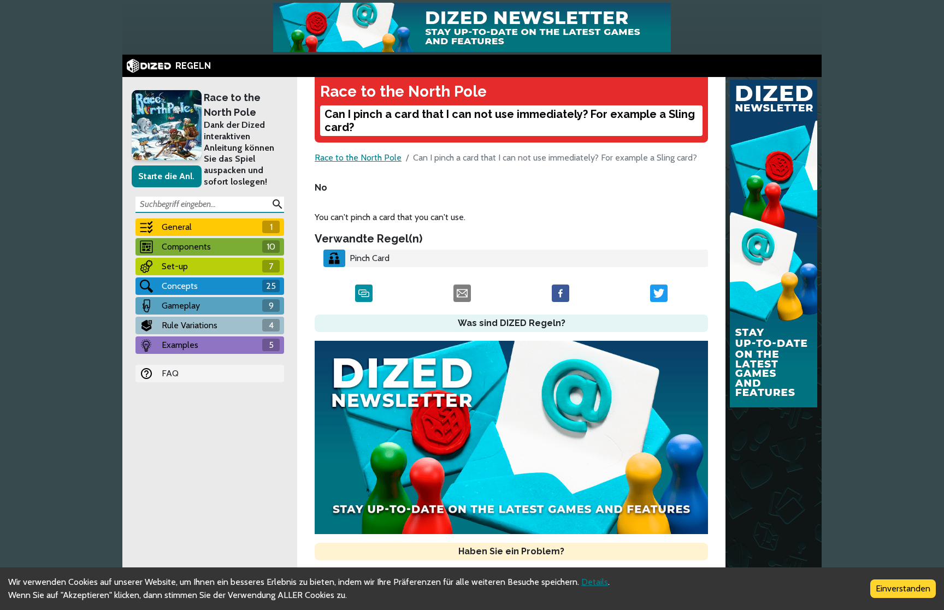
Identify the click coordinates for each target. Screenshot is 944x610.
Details (594, 582)
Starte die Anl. (166, 176)
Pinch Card (370, 258)
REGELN (193, 66)
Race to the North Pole (232, 105)
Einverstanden (903, 588)
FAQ (170, 373)
